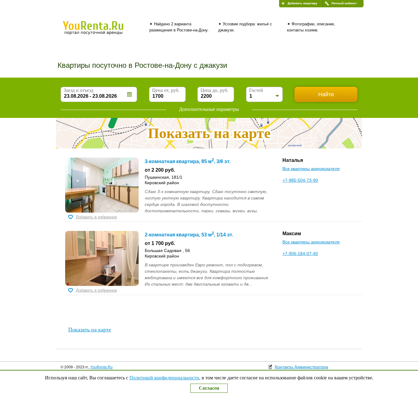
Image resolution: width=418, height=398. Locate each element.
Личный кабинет (344, 3)
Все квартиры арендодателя (311, 168)
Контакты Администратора (301, 366)
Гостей (256, 90)
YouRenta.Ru (101, 367)
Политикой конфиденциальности (164, 377)
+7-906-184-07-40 (300, 253)
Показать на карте (89, 330)
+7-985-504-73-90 (300, 180)
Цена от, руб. (165, 90)
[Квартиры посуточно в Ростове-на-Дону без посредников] (103, 31)
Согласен (209, 388)
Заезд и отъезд (78, 90)
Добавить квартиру (302, 3)
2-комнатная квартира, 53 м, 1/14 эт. (189, 234)
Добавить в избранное (96, 217)
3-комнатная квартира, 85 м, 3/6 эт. (187, 161)
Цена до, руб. (214, 90)
